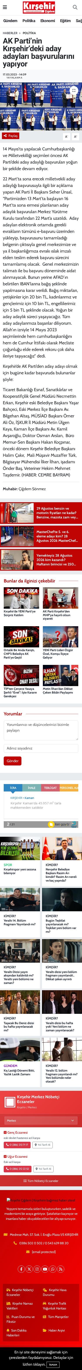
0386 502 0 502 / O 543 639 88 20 (43, 1243)
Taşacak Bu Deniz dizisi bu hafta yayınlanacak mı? (19, 1026)
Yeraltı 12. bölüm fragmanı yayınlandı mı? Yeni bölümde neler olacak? (62, 1075)
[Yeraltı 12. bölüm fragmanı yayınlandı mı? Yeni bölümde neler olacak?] (62, 1049)
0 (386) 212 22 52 (19, 1168)
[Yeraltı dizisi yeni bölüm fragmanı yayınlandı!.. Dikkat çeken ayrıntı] (62, 950)
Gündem (10, 20)
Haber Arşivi (57, 1330)
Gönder (12, 761)
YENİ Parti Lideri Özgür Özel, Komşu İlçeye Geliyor (58, 653)
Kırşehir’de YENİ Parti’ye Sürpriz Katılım (19, 613)
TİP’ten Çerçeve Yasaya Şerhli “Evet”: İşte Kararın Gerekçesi (20, 692)
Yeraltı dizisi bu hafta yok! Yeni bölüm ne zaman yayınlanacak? (60, 1026)
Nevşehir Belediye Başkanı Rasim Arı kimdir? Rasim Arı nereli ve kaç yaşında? (61, 874)
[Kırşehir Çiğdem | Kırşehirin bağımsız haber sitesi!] (39, 7)
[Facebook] (21, 1269)
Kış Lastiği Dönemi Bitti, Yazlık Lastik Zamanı (19, 1072)
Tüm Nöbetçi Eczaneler (43, 1181)
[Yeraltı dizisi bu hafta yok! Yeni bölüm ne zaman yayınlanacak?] (62, 1002)
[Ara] (75, 7)
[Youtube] (45, 1269)
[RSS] (60, 1269)
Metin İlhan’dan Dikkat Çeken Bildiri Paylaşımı (58, 690)
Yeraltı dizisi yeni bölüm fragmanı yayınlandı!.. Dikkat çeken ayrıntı (61, 975)
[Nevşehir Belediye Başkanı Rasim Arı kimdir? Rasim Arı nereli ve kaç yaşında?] (62, 848)
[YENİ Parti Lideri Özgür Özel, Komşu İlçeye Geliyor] (60, 636)
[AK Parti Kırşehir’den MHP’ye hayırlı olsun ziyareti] (60, 597)
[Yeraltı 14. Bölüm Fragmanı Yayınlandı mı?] (20, 899)
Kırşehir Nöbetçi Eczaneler (20, 1292)
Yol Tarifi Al (44, 1144)
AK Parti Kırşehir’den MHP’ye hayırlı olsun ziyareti (56, 615)
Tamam (53, 1364)
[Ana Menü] (5, 7)
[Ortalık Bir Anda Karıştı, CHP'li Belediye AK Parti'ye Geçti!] (21, 636)
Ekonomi (47, 20)
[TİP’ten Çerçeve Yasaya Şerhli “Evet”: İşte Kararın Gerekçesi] (21, 675)
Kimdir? (52, 865)
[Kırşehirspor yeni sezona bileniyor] (20, 848)
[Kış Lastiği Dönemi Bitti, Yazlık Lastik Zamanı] (20, 1049)
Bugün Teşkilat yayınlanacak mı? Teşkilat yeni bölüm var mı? (61, 926)
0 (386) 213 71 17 (19, 1144)
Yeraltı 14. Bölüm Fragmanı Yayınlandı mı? (20, 922)
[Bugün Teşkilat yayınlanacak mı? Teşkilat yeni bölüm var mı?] (62, 899)
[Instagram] (37, 1269)
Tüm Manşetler (58, 1317)
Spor (8, 865)
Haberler (10, 33)
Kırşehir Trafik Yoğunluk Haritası (54, 1306)
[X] (29, 1269)
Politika (29, 20)
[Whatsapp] (52, 1269)
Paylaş (13, 136)
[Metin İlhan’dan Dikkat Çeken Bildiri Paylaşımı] (60, 675)
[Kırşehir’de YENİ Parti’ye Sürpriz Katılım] (21, 597)
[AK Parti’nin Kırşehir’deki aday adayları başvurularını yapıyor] (41, 106)
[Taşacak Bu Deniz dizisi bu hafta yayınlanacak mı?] (20, 1002)
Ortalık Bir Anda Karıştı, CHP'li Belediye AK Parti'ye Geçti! (19, 653)
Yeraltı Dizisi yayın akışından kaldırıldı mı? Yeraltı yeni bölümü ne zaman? (19, 977)
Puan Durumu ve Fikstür (21, 1319)
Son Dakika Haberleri (17, 1332)
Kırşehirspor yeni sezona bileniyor (20, 871)
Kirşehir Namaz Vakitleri (20, 1306)
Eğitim (65, 20)
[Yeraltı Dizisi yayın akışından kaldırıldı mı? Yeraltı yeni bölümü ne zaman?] (20, 950)
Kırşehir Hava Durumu (54, 1292)
